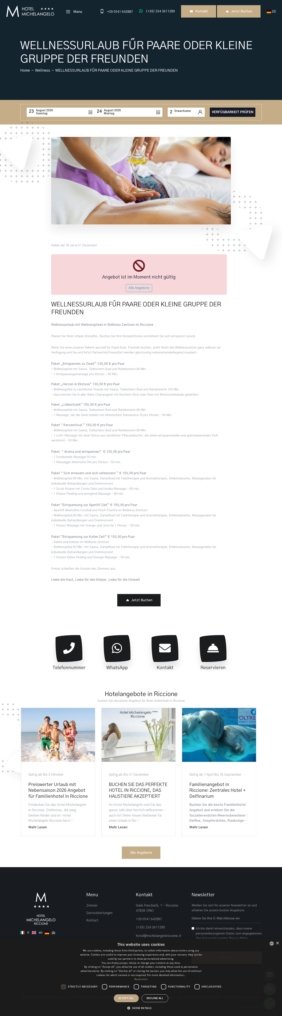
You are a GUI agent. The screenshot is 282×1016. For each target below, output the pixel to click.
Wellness (42, 70)
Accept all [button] (126, 998)
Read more (141, 979)
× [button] (277, 943)
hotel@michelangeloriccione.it (158, 936)
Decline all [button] (155, 998)
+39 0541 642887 (149, 919)
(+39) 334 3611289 (150, 927)
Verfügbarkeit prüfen (232, 112)
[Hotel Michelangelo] (30, 11)
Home (25, 70)
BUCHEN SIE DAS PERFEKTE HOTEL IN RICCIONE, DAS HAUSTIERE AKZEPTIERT (137, 790)
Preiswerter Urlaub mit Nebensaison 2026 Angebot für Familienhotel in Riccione (57, 790)
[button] (141, 1008)
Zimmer (91, 905)
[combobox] (272, 943)
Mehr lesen (37, 827)
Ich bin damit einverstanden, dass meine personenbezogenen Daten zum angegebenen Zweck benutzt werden (229, 933)
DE (274, 11)
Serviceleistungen (99, 913)
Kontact (92, 920)
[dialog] (141, 977)
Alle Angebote (138, 288)
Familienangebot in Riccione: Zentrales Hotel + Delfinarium (217, 790)
